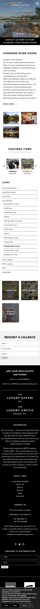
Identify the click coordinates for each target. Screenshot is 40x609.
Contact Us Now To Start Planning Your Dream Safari (20, 41)
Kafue (4, 268)
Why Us (20, 487)
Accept (6, 605)
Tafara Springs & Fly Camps (13, 221)
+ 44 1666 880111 (23, 379)
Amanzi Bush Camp (10, 225)
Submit (4, 358)
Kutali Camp (8, 208)
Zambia (6, 182)
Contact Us (20, 496)
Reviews (20, 490)
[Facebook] (16, 544)
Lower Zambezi (7, 201)
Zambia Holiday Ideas (9, 188)
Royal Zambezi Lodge (11, 238)
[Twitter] (19, 544)
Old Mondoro (8, 229)
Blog (20, 493)
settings (23, 596)
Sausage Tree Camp (10, 254)
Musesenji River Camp (11, 204)
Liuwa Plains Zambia (8, 192)
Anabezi (6, 233)
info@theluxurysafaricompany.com (24, 384)
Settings (24, 605)
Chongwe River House (12, 246)
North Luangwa (7, 264)
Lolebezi (6, 217)
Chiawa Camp (8, 242)
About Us (20, 484)
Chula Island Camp (10, 212)
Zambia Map (6, 272)
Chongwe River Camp (11, 250)
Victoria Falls (6, 197)
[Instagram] (23, 544)
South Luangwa (7, 260)
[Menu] (37, 3)
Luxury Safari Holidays (20, 481)
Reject (15, 605)
